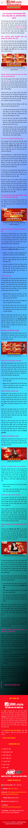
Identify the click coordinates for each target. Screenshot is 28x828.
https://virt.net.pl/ (13, 788)
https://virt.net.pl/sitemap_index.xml (11, 807)
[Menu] (2, 3)
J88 (7, 81)
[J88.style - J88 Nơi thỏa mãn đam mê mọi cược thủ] (14, 2)
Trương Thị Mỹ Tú (11, 738)
